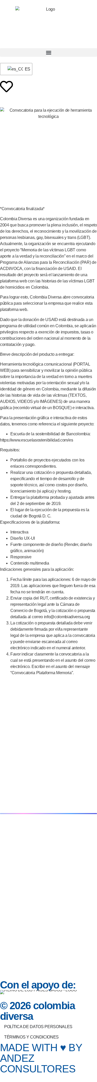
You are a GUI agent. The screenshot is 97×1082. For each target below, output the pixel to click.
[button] (48, 52)
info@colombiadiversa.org (67, 617)
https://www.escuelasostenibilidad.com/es (36, 440)
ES (25, 69)
